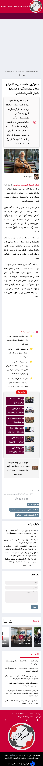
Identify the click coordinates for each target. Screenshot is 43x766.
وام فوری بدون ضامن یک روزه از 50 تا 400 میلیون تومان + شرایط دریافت (21, 702)
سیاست (38, 713)
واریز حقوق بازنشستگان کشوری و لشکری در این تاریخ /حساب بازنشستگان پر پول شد (20, 547)
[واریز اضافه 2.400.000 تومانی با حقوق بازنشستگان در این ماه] (29, 400)
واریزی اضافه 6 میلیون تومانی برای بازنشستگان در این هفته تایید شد (17, 340)
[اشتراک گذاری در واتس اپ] (23, 498)
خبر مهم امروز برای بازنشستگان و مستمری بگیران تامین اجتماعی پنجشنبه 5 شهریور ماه (16, 411)
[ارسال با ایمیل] (24, 75)
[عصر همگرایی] (35, 6)
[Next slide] (5, 621)
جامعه (22, 713)
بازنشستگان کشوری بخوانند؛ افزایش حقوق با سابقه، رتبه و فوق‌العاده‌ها (17, 353)
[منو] (21, 16)
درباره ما (19, 716)
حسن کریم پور (28, 176)
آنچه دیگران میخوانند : (27, 332)
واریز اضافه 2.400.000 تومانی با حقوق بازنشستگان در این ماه (16, 401)
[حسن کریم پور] (36, 176)
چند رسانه (29, 716)
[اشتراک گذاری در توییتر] (27, 499)
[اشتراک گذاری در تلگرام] (20, 499)
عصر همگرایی (13, 755)
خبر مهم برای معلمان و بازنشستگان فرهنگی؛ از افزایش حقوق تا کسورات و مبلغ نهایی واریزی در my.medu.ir (17, 367)
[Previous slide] (10, 621)
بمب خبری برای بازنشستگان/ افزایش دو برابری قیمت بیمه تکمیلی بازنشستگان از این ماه (21, 533)
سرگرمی (38, 716)
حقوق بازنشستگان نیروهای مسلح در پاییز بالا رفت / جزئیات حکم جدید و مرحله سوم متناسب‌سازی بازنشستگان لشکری (16, 440)
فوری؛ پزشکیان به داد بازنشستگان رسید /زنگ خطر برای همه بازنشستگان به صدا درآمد (16, 430)
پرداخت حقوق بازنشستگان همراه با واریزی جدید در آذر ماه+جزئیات (20, 541)
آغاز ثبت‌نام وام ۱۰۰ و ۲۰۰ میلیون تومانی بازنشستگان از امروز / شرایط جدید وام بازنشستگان (16, 382)
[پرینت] (19, 75)
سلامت (14, 713)
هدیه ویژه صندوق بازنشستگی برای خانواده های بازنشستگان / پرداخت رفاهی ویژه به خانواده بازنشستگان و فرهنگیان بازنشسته (16, 450)
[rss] (37, 720)
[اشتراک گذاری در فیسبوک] (16, 498)
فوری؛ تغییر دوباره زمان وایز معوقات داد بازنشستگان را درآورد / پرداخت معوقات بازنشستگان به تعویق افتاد (16, 421)
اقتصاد (30, 713)
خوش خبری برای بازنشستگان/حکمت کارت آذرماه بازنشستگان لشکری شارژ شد (20, 554)
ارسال (34, 607)
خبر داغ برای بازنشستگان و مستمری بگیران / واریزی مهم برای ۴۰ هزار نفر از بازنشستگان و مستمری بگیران (20, 562)
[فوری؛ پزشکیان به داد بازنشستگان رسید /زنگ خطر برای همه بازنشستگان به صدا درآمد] (29, 430)
